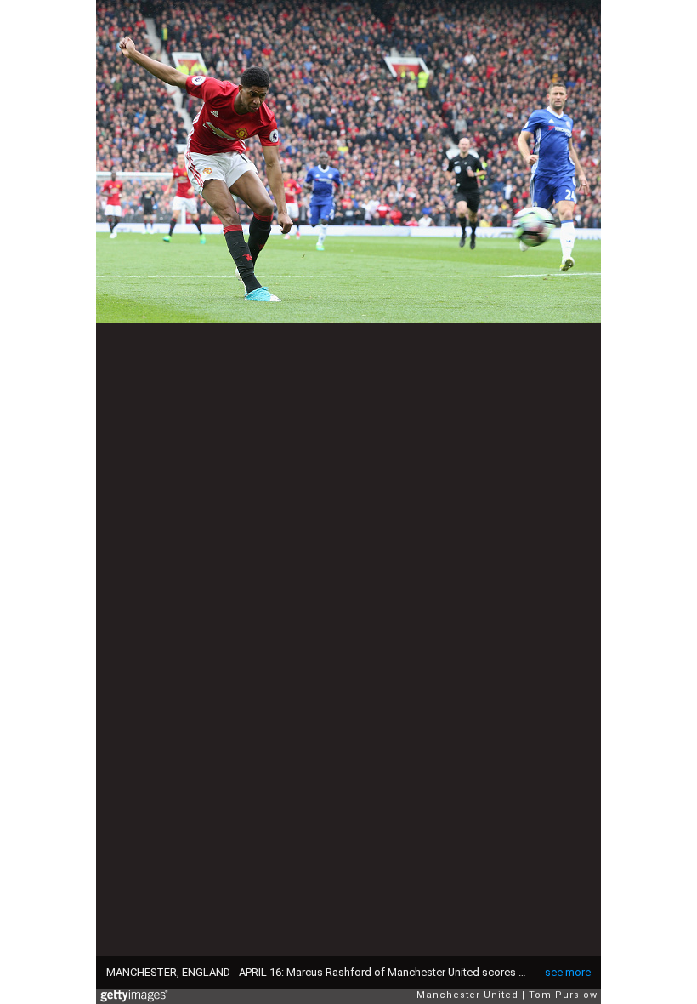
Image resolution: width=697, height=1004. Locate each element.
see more (568, 972)
